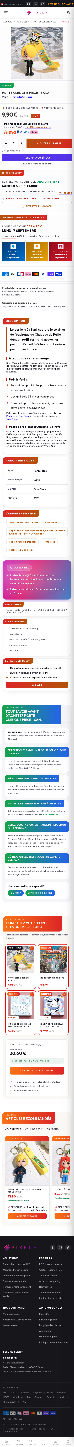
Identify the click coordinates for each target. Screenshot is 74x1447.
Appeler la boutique (40, 893)
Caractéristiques (18, 645)
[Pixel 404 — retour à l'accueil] (20, 1247)
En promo (53, 1129)
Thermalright (9, 1401)
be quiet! (61, 1392)
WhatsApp (16, 893)
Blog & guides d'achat (50, 1325)
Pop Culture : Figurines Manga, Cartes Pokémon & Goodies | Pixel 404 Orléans (37, 532)
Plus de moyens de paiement (37, 163)
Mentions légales (48, 1336)
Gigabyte (18, 1397)
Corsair (25, 1392)
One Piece (11, 418)
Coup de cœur (34, 1129)
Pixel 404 (44, 1313)
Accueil (7, 22)
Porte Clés (23, 22)
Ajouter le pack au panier (37, 1070)
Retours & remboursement (17, 1286)
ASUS (14, 1392)
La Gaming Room (48, 1319)
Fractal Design (34, 1397)
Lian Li (62, 1397)
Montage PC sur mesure (15, 1269)
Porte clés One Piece (44, 22)
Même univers (13, 1129)
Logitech (37, 1392)
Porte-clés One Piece (18, 416)
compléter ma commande (38, 127)
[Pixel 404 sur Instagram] (60, 1247)
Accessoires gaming (49, 1281)
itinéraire (65, 193)
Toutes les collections (50, 1292)
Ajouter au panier (49, 143)
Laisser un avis (10, 1325)
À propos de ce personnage (24, 628)
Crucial (50, 1397)
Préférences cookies (13, 1428)
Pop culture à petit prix (22, 541)
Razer (50, 1392)
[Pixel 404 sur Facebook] (52, 1247)
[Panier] (68, 12)
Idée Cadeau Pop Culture (24, 522)
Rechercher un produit (51, 1298)
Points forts (15, 634)
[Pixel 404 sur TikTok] (68, 1247)
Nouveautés (45, 1286)
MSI (5, 1392)
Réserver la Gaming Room (17, 1319)
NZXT (6, 1397)
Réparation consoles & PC (16, 1264)
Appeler (37, 685)
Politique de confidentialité (53, 1342)
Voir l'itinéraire (50, 814)
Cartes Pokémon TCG (50, 1269)
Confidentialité (10, 1431)
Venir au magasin (12, 1313)
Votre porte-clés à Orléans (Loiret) (28, 639)
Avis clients (15, 650)
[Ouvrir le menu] (6, 12)
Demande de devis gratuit (17, 1275)
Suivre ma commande (14, 1281)
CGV (53, 1428)
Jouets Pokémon (48, 1275)
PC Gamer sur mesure (50, 1264)
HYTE (23, 1401)
